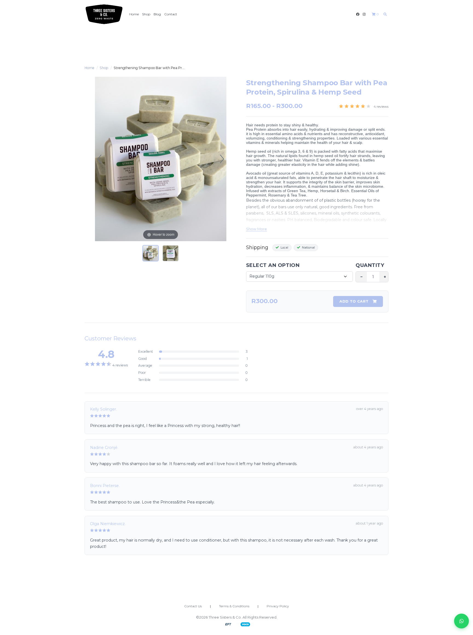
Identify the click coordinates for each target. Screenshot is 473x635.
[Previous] (99, 159)
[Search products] (385, 14)
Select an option (273, 265)
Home (134, 14)
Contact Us (193, 606)
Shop (146, 14)
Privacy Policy (278, 606)
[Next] (222, 159)
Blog (157, 14)
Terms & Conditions (234, 606)
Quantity (370, 265)
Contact (170, 14)
